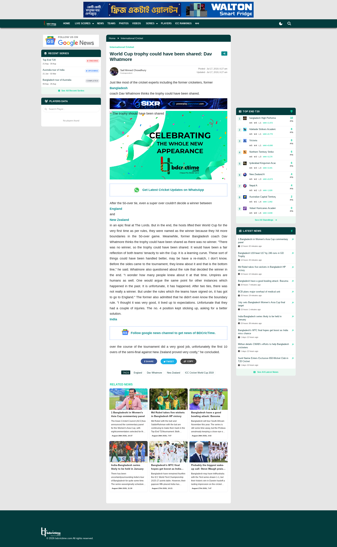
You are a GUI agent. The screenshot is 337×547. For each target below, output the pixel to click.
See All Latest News (267, 372)
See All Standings (264, 220)
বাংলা (197, 23)
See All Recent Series (72, 90)
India (113, 319)
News (100, 23)
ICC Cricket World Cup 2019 (199, 372)
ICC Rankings (183, 23)
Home (66, 23)
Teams (111, 23)
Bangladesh (119, 88)
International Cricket (132, 38)
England (116, 209)
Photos (124, 23)
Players (166, 23)
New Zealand (119, 220)
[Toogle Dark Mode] (280, 23)
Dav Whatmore (154, 372)
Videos (136, 23)
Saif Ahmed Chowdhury (133, 70)
